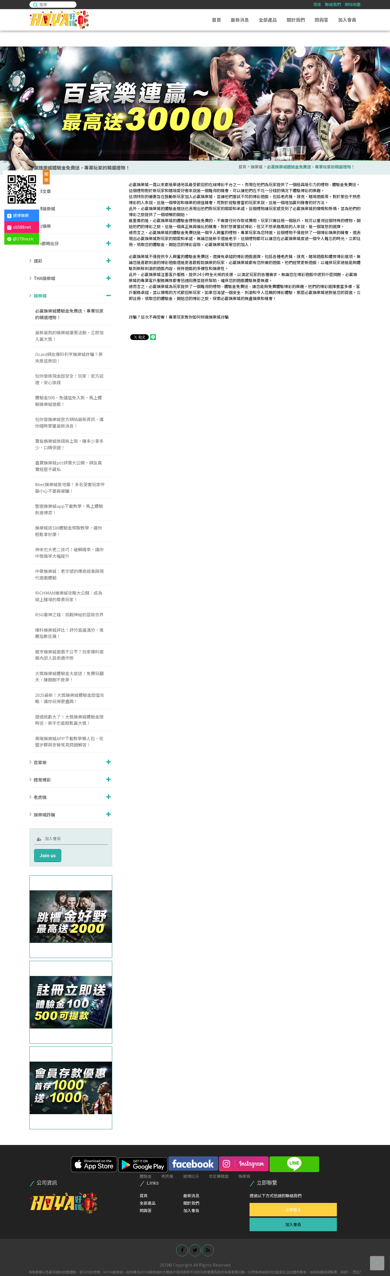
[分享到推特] (195, 1250)
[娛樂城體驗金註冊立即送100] (71, 1002)
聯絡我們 (333, 4)
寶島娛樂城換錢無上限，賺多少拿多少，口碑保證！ (69, 444)
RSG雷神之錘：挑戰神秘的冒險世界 (69, 614)
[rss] (208, 1250)
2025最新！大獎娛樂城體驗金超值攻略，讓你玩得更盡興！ (69, 698)
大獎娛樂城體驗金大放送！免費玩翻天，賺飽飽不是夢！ (69, 676)
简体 (317, 4)
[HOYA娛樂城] (60, 20)
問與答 (321, 19)
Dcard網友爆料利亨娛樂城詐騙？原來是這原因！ (69, 357)
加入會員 (347, 19)
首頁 (216, 19)
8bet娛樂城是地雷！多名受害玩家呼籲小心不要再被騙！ (70, 487)
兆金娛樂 (42, 226)
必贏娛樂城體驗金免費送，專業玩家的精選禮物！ (311, 167)
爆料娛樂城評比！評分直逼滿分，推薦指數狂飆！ (69, 633)
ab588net (22, 227)
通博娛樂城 (44, 209)
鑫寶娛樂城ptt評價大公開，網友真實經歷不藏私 (68, 466)
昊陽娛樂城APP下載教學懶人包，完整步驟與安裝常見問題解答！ (69, 741)
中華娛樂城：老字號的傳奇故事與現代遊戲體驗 (69, 574)
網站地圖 (353, 4)
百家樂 (40, 762)
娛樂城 (257, 167)
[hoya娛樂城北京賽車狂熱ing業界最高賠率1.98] (195, 104)
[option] (195, 104)
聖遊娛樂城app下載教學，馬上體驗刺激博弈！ (69, 509)
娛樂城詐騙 (44, 814)
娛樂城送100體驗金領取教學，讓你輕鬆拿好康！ (68, 531)
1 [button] (380, 58)
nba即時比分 (46, 243)
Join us (48, 855)
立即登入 (293, 1209)
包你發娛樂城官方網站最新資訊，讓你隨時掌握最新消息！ (69, 422)
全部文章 (42, 191)
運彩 (38, 261)
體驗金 (146, 1176)
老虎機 (40, 797)
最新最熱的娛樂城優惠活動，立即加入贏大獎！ (69, 335)
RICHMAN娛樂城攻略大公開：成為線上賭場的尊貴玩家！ (68, 596)
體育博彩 (42, 779)
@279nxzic (23, 238)
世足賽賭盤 (219, 1176)
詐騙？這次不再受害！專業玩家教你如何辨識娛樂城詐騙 (179, 317)
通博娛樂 (21, 215)
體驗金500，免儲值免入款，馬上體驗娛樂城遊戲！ (68, 401)
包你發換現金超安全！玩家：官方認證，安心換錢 (69, 379)
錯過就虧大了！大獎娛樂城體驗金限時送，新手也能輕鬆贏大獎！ (69, 720)
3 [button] (380, 70)
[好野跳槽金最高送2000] (71, 917)
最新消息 (240, 19)
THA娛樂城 (44, 278)
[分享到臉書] (182, 1250)
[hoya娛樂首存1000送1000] (71, 1088)
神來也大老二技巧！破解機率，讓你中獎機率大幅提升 (69, 552)
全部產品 (268, 19)
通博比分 (191, 1176)
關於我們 (296, 19)
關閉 (46, 177)
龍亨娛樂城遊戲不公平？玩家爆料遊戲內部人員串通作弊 (69, 655)
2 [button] (380, 64)
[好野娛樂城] (63, 1203)
